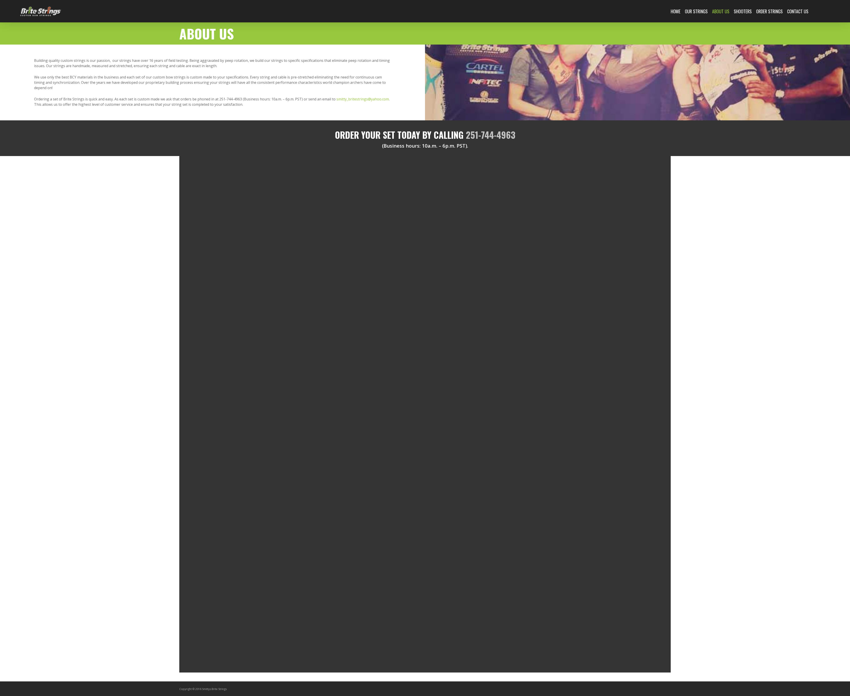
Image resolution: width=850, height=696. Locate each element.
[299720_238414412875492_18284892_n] (425, 199)
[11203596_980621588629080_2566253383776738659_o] (327, 543)
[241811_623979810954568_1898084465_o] (228, 199)
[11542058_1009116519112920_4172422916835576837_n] (523, 543)
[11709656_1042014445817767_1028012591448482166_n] (327, 630)
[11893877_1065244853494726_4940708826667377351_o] (425, 630)
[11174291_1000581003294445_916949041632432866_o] (523, 457)
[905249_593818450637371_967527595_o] (621, 199)
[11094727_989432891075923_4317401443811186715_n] (327, 457)
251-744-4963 (490, 134)
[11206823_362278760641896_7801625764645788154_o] (425, 543)
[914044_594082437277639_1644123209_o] (228, 285)
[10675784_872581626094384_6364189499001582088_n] (228, 457)
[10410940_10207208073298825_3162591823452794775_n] (327, 371)
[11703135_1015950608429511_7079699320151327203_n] (228, 630)
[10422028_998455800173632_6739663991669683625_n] (523, 371)
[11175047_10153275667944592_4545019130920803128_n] (621, 457)
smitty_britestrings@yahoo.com (362, 99)
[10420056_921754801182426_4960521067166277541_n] (425, 371)
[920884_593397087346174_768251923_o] (327, 285)
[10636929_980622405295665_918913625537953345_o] (621, 371)
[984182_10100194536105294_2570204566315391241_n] (523, 285)
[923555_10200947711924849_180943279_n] (425, 285)
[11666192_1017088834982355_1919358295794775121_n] (621, 543)
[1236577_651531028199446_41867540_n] (621, 285)
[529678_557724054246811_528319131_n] (523, 199)
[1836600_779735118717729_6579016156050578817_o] (228, 371)
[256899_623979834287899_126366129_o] (327, 199)
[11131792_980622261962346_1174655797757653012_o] (425, 457)
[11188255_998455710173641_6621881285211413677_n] (228, 543)
